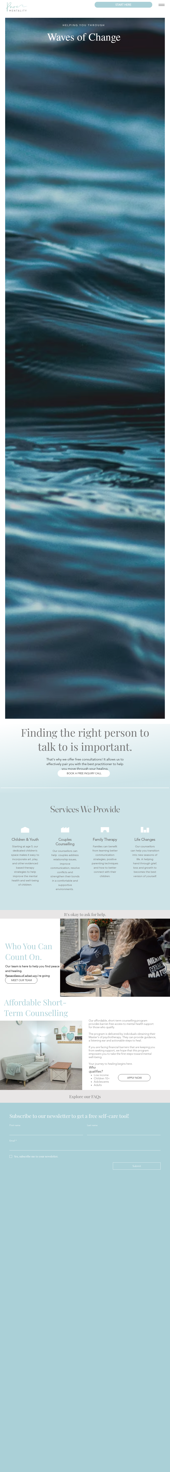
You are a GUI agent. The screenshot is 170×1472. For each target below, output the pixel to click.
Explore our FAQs (85, 1096)
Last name (92, 1125)
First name (14, 1125)
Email (13, 1140)
